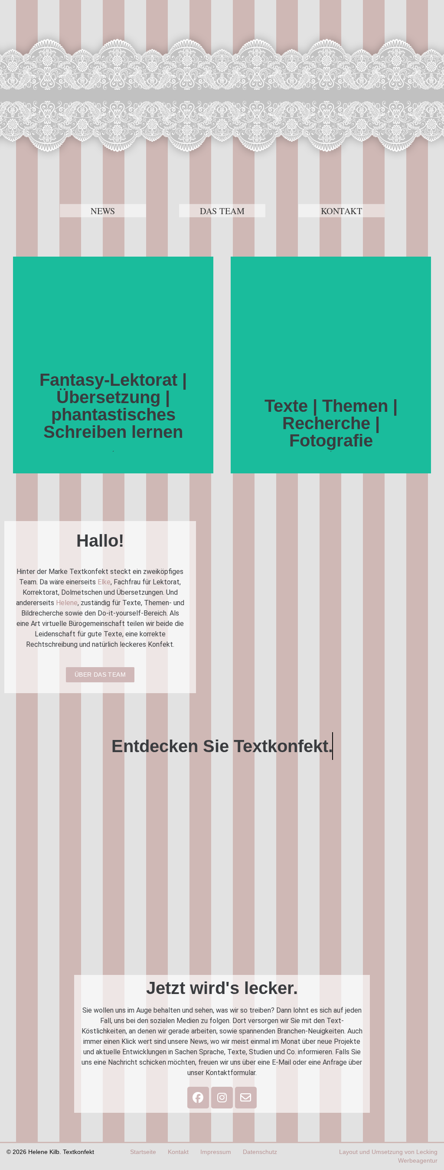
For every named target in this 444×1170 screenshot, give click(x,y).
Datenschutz (260, 1152)
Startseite (143, 1152)
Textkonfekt (222, 95)
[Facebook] (198, 1097)
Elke (104, 582)
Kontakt (178, 1152)
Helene (67, 603)
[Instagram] (222, 1097)
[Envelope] (246, 1097)
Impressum (215, 1152)
